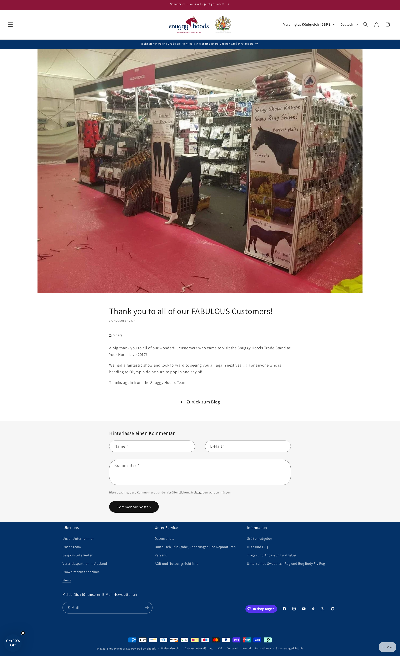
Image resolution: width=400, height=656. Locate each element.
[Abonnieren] (146, 607)
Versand (161, 555)
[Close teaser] (23, 633)
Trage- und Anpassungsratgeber (271, 555)
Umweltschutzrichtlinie (81, 572)
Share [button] (117, 335)
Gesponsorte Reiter (77, 555)
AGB (220, 648)
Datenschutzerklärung (199, 648)
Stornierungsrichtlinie (289, 648)
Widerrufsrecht (170, 648)
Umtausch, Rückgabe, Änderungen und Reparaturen (195, 547)
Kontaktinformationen (256, 648)
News (66, 580)
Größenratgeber (259, 538)
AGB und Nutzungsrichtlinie (176, 563)
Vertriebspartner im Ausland (84, 563)
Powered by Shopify (143, 648)
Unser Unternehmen (78, 538)
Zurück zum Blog (203, 402)
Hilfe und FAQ (257, 547)
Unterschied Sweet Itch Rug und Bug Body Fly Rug (286, 563)
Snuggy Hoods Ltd (118, 648)
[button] (10, 24)
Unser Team (71, 547)
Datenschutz (165, 538)
